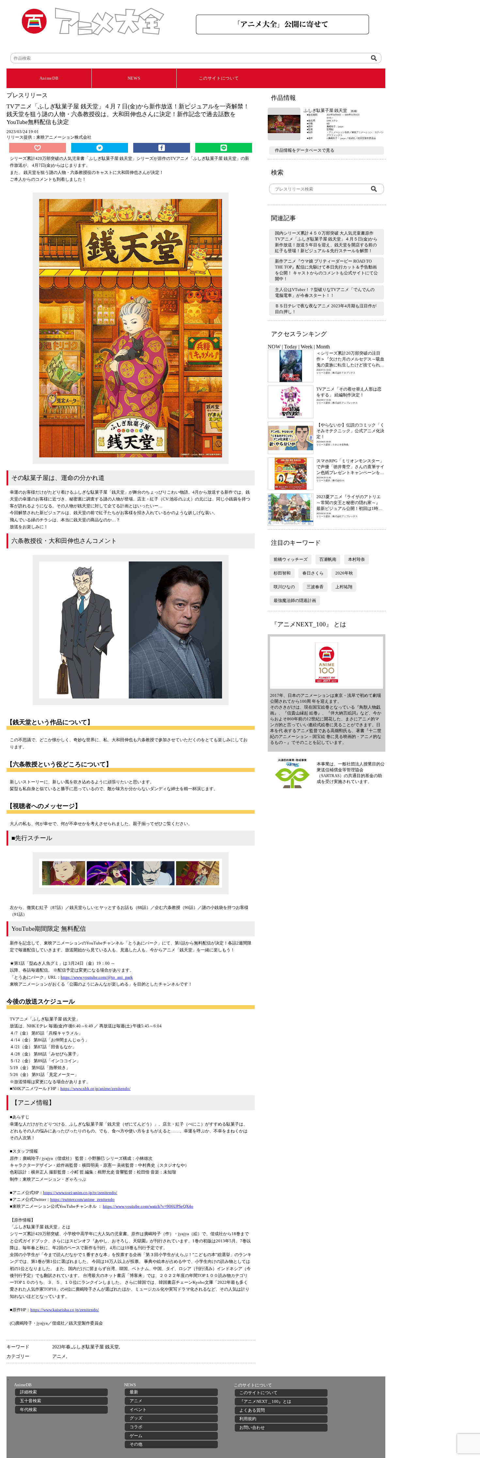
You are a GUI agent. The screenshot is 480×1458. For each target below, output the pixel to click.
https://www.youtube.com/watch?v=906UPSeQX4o (148, 1206)
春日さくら (313, 573)
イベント (138, 1409)
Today (290, 346)
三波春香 (315, 586)
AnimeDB (49, 78)
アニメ (59, 1356)
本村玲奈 (356, 559)
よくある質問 (252, 1410)
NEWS (134, 78)
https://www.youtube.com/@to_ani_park (97, 977)
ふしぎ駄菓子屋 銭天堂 (95, 1346)
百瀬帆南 (327, 559)
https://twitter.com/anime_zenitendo (82, 1199)
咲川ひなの (284, 586)
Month (323, 346)
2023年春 (61, 1346)
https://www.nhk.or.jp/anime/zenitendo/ (95, 1088)
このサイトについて (219, 78)
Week (306, 346)
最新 (134, 1391)
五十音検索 (30, 1400)
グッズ (136, 1418)
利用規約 (247, 1418)
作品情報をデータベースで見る (304, 150)
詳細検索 (28, 1391)
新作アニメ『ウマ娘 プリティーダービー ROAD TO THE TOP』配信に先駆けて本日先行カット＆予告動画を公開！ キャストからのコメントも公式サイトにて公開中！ (326, 270)
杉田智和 (282, 573)
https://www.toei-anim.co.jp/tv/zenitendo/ (80, 1192)
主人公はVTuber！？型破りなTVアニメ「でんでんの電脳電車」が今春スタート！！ (325, 292)
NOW (274, 346)
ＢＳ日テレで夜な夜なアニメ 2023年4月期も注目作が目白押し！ (325, 308)
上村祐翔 (343, 586)
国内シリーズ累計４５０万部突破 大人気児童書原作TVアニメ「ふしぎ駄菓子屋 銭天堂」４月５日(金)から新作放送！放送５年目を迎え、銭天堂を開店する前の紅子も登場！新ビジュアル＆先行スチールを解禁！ (326, 242)
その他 (136, 1444)
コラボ (136, 1426)
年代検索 (28, 1409)
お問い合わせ (252, 1427)
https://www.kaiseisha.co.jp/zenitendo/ (64, 1309)
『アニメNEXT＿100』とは (265, 1401)
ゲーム (136, 1435)
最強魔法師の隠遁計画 (295, 600)
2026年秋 (344, 573)
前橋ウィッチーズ (291, 559)
